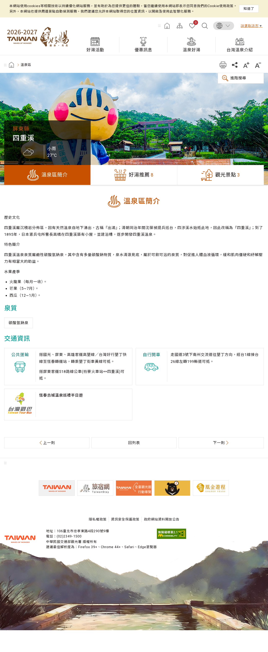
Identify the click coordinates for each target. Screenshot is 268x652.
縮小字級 (258, 65)
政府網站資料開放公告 (161, 519)
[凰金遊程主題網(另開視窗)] (211, 488)
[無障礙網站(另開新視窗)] (171, 538)
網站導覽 (179, 26)
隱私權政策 (98, 519)
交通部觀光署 (20, 539)
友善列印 (223, 65)
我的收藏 (195, 23)
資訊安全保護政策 (125, 519)
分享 (234, 65)
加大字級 (246, 65)
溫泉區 (26, 65)
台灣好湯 (37, 36)
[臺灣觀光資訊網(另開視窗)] (57, 488)
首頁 (167, 26)
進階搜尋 (238, 78)
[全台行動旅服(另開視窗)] (134, 488)
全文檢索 (205, 26)
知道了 (249, 9)
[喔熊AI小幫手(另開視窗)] (172, 488)
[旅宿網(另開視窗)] (95, 488)
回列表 (134, 443)
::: (159, 26)
